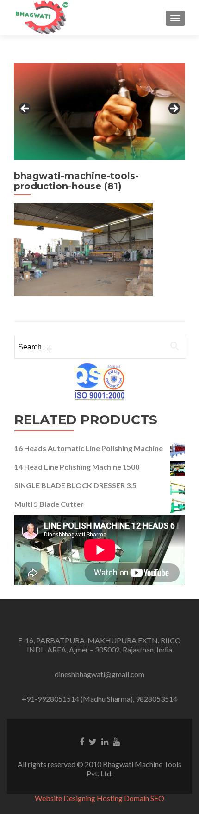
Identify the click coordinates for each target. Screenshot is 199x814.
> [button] (173, 109)
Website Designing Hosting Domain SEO (99, 798)
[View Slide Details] (99, 111)
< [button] (25, 109)
